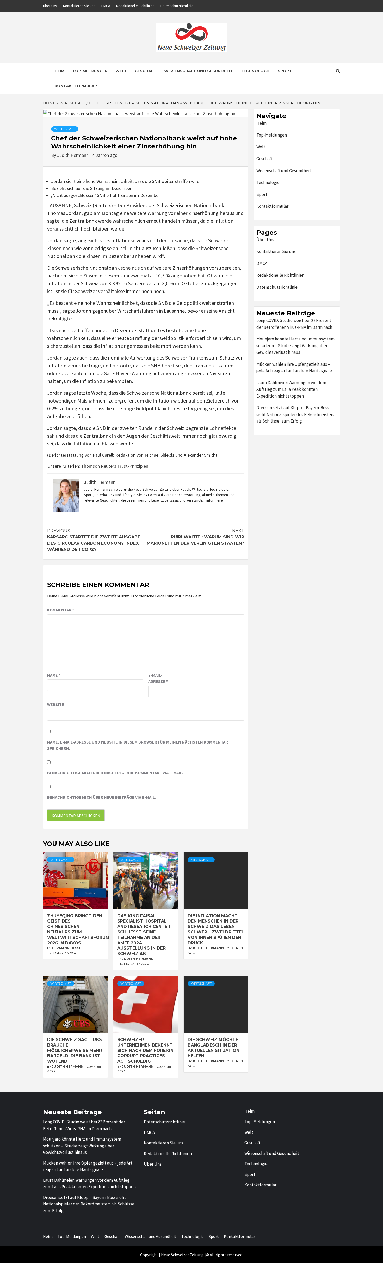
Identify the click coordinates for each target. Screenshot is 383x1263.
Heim (59, 71)
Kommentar (60, 609)
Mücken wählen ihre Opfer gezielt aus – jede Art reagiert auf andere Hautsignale (294, 367)
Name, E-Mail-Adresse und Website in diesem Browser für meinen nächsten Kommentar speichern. (137, 745)
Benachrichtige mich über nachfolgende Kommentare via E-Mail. (115, 772)
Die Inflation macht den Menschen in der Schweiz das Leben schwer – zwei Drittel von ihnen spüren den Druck (216, 929)
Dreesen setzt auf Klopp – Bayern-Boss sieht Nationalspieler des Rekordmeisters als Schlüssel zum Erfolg (295, 414)
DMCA (105, 5)
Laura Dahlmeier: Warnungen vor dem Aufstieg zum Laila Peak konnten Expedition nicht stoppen (291, 389)
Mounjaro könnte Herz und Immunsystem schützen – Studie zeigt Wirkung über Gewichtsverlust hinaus (295, 345)
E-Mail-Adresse (158, 678)
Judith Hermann (73, 155)
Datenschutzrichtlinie (176, 5)
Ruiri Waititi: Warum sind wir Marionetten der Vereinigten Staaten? (195, 537)
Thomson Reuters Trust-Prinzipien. (115, 466)
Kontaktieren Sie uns (79, 5)
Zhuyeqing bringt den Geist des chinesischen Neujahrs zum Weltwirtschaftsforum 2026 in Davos (78, 929)
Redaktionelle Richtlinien (135, 5)
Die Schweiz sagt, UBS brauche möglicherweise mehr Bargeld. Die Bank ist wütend (74, 1050)
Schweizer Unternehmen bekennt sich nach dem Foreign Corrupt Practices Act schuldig (145, 1050)
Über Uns (50, 5)
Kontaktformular (76, 86)
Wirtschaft (64, 129)
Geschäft (145, 71)
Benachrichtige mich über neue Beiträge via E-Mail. (101, 797)
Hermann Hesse (66, 948)
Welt (121, 71)
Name (53, 675)
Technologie (255, 71)
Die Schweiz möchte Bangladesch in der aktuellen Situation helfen (213, 1047)
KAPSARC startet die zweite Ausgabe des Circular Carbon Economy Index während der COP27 (93, 540)
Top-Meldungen (90, 71)
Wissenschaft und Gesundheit (198, 71)
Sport (285, 71)
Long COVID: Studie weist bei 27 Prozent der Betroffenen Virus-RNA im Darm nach (294, 324)
